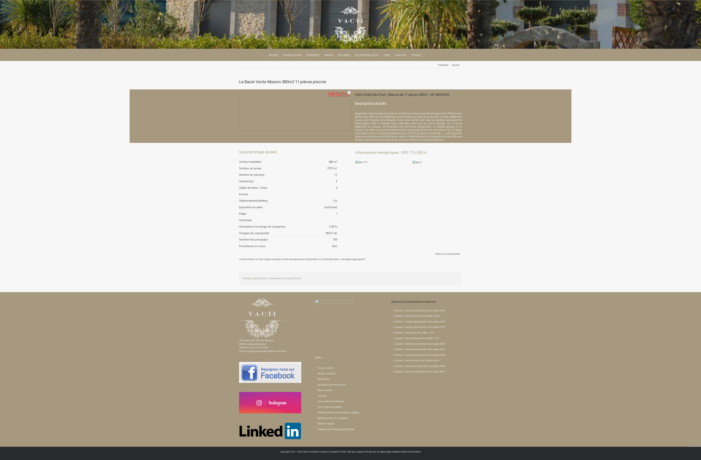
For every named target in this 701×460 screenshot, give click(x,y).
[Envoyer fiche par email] (334, 152)
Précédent (443, 65)
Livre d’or (322, 395)
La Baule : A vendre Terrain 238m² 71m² (413, 332)
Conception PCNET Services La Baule (346, 452)
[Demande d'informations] (328, 152)
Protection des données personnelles (336, 429)
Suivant (455, 65)
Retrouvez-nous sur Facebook (332, 418)
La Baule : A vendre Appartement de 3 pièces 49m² (419, 349)
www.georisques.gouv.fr (352, 259)
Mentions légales (326, 423)
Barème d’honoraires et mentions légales (338, 412)
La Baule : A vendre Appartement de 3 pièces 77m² (419, 327)
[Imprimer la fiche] (322, 152)
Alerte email (323, 379)
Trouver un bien (325, 368)
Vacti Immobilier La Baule (315, 452)
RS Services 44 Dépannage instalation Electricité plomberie (393, 452)
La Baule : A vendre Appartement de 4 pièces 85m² (419, 371)
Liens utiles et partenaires (330, 401)
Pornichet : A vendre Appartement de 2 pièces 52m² (419, 355)
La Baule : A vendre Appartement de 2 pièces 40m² (419, 310)
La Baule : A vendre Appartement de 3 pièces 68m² (419, 343)
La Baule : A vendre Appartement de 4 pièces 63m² (419, 321)
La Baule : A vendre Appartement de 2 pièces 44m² (419, 366)
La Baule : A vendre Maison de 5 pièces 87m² (416, 360)
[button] (427, 55)
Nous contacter (325, 390)
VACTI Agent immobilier (329, 407)
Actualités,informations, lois (331, 384)
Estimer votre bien (326, 373)
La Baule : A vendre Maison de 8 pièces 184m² (417, 316)
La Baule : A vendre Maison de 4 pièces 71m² (416, 338)
